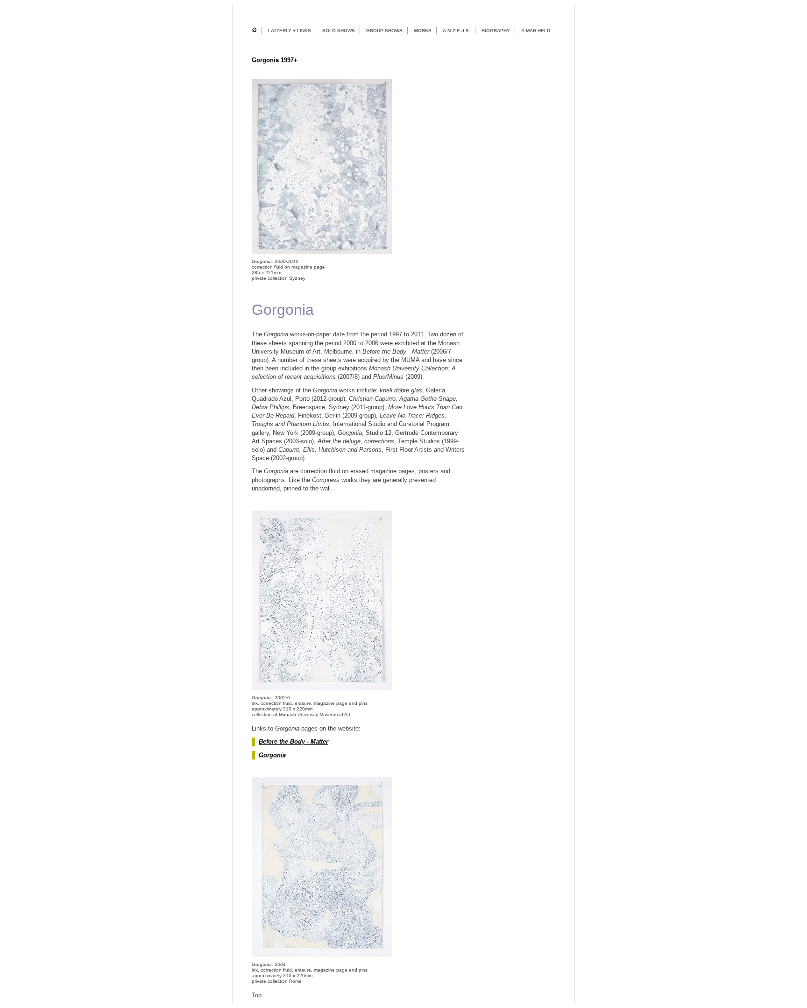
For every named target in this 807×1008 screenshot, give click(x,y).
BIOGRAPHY (495, 30)
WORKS (423, 30)
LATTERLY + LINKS (289, 30)
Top (257, 995)
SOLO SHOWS (338, 30)
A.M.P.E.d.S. (456, 30)
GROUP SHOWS (384, 30)
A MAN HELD (535, 30)
